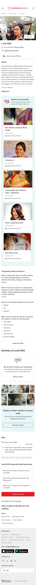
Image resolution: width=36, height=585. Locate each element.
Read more (5, 91)
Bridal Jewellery (6, 520)
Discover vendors (18, 425)
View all (29, 37)
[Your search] (2, 19)
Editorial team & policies (16, 540)
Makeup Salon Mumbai (8, 457)
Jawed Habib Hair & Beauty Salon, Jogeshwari (15, 191)
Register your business (23, 537)
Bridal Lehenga (17, 520)
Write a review (18, 377)
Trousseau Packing (7, 523)
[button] (18, 367)
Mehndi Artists (5, 516)
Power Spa (17, 501)
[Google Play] (21, 552)
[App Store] (7, 552)
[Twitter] (7, 561)
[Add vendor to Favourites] (33, 19)
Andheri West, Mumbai (11, 51)
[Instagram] (15, 561)
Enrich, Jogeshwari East (14, 223)
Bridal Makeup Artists (18, 516)
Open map (29, 444)
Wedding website (6, 542)
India (7, 570)
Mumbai (3, 13)
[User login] (33, 8)
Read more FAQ (18, 343)
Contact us (4, 534)
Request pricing (18, 494)
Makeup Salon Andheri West (23, 457)
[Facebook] (3, 561)
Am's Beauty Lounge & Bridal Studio (16, 129)
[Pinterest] (11, 561)
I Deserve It (9, 160)
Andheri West (13, 13)
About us (4, 540)
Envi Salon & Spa (11, 253)
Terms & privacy (15, 534)
